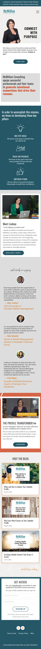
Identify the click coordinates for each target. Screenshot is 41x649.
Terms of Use (11, 633)
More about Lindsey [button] (13, 253)
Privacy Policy (23, 633)
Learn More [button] (20, 444)
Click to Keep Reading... (30, 569)
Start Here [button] (20, 61)
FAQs (32, 633)
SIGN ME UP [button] (20, 609)
